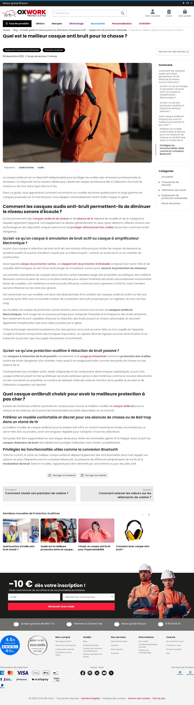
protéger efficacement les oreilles (92, 227)
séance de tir (85, 218)
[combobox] (90, 13)
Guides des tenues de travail (92, 655)
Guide (41, 167)
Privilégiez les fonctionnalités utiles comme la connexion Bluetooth (172, 149)
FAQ (168, 653)
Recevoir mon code (61, 606)
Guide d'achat (26, 167)
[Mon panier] (185, 12)
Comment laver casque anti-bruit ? (133, 548)
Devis (169, 16)
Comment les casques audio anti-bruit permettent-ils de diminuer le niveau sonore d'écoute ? (172, 76)
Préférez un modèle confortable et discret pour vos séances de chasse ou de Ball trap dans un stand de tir (172, 135)
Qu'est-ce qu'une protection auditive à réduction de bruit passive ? (172, 107)
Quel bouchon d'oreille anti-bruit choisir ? (19, 548)
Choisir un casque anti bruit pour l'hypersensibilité (94, 548)
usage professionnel (93, 356)
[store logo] (24, 13)
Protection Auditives (54, 50)
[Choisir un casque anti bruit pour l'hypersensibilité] (96, 531)
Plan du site (159, 698)
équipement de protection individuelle (86, 264)
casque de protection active (38, 264)
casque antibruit (123, 406)
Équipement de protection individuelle (22, 50)
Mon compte (152, 16)
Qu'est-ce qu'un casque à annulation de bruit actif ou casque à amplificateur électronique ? (174, 92)
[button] (149, 514)
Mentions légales (90, 698)
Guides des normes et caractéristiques (92, 649)
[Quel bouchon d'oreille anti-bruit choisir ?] (21, 531)
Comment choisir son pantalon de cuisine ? (36, 491)
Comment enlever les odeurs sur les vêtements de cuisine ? (125, 493)
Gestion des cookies (139, 698)
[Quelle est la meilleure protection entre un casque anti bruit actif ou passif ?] (59, 531)
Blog (85, 641)
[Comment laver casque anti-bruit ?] (134, 531)
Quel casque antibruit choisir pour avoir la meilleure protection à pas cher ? (171, 120)
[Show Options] (112, 597)
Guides (87, 637)
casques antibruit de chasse (51, 218)
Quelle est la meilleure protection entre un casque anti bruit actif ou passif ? (57, 548)
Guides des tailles (91, 645)
